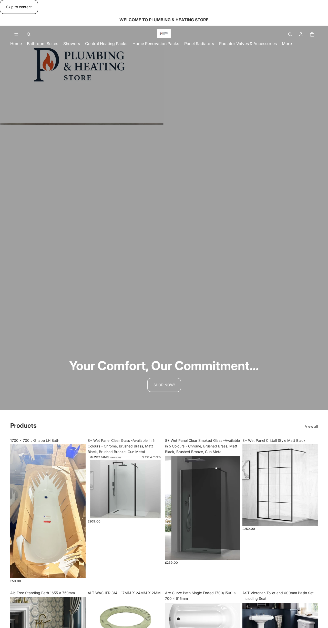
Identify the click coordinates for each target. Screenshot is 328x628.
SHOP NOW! (164, 385)
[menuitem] (286, 43)
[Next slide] (78, 511)
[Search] (28, 34)
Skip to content (19, 7)
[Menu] (16, 34)
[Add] (77, 570)
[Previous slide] (18, 511)
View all (311, 426)
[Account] (300, 34)
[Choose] (155, 510)
